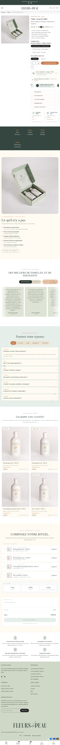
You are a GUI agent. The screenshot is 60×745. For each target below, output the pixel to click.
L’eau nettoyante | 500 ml (37, 676)
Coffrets (8, 12)
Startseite (3, 12)
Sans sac (43, 58)
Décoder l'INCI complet (10, 250)
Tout (13, 343)
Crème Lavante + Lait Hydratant (40, 49)
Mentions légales (36, 735)
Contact (33, 688)
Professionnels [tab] (25, 281)
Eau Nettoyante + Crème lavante (40, 46)
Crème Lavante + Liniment (39, 52)
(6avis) (42, 16)
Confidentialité (27, 735)
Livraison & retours (35, 686)
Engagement (36, 343)
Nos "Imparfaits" (35, 679)
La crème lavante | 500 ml (37, 668)
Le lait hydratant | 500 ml (37, 671)
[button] (32, 67)
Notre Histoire (34, 694)
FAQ (32, 691)
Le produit (20, 343)
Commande (45, 343)
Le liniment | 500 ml (36, 674)
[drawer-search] (51, 8)
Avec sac (34, 58)
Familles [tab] (36, 281)
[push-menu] (2, 8)
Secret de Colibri (5, 686)
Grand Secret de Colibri (7, 688)
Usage (27, 343)
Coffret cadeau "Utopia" (7, 691)
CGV (20, 735)
